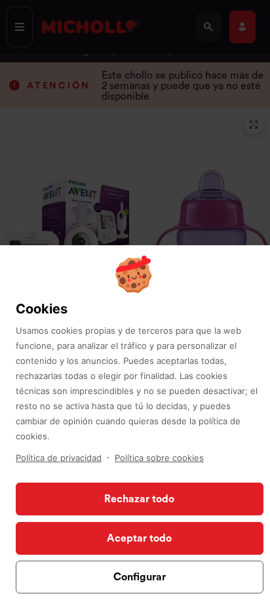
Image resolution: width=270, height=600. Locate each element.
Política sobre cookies (159, 457)
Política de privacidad (59, 457)
